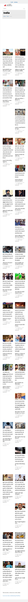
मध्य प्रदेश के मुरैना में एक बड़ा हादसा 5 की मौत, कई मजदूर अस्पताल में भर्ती (19, 432)
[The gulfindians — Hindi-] (8, 5)
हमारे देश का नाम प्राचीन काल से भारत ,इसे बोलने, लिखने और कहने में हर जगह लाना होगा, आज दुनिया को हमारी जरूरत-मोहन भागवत (8, 347)
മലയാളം (16, 2)
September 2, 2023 (19, 294)
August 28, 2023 (7, 582)
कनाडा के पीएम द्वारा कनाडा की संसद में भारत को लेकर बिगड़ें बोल (19, 175)
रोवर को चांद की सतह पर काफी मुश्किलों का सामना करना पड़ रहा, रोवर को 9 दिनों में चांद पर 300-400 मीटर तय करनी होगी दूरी (20, 544)
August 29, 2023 (7, 551)
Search (24, 8)
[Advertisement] (14, 33)
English (12, 2)
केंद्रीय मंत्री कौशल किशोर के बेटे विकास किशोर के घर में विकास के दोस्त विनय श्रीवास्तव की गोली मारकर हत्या (20, 376)
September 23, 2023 (7, 72)
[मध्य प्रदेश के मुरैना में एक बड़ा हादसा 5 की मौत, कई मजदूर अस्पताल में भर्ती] (20, 425)
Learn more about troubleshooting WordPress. (11, 595)
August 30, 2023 (7, 443)
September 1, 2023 (19, 385)
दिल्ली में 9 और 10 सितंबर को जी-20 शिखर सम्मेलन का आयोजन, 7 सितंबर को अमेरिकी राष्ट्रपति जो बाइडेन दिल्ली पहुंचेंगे (20, 347)
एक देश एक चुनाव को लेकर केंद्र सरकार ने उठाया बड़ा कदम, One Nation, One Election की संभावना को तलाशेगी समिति (20, 405)
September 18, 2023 (19, 238)
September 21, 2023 (7, 103)
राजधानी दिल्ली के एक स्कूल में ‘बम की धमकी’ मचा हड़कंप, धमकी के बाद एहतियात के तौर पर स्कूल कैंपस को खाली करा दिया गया (20, 121)
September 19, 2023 (7, 213)
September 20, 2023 (19, 157)
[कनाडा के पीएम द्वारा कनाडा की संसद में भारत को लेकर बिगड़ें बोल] (20, 168)
